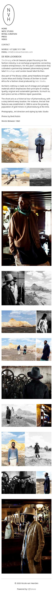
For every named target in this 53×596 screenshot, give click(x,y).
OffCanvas (32, 589)
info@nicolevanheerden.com (20, 52)
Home (4, 28)
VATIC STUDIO (8, 31)
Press (4, 36)
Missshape (11, 71)
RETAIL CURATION (9, 34)
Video (4, 39)
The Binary (6, 60)
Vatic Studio (40, 81)
